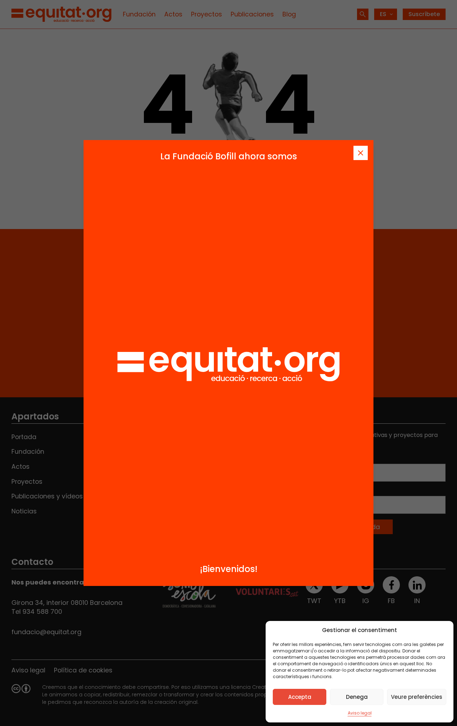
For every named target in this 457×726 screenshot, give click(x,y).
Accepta (299, 697)
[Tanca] (360, 153)
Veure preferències (416, 697)
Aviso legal (360, 713)
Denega (357, 697)
